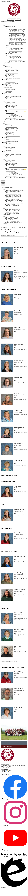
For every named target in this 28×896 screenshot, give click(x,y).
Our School (3, 227)
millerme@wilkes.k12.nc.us (20, 382)
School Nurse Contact (11, 118)
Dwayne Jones (18, 688)
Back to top (6, 774)
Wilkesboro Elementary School (16, 44)
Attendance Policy (10, 102)
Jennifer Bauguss (19, 573)
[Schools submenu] (4, 25)
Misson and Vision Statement (13, 78)
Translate (11, 770)
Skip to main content (5, 1)
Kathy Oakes (18, 707)
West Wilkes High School (15, 58)
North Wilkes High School (15, 57)
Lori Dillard (18, 327)
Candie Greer (18, 247)
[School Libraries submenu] (14, 113)
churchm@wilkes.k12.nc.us (20, 515)
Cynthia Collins (19, 629)
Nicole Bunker (18, 271)
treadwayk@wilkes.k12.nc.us (21, 399)
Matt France (18, 646)
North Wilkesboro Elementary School (17, 39)
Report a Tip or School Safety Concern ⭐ (16, 111)
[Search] (26, 235)
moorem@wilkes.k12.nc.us (20, 449)
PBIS (7, 71)
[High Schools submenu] (6, 55)
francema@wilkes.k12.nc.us (20, 651)
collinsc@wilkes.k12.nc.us (20, 635)
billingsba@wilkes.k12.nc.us (20, 677)
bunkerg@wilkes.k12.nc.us (20, 276)
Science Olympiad (10, 89)
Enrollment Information (11, 105)
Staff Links (8, 97)
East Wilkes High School (15, 56)
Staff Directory (9, 75)
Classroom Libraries (13, 115)
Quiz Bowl (8, 92)
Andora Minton (19, 427)
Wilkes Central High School (15, 60)
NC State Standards (10, 82)
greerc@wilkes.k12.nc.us (20, 253)
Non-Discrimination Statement (13, 70)
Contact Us (8, 66)
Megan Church (19, 509)
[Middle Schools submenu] (6, 47)
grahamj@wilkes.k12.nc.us (20, 349)
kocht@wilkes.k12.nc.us (21, 414)
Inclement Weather (10, 106)
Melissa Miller (18, 377)
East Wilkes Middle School (15, 49)
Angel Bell (17, 294)
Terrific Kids (9, 91)
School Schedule (10, 74)
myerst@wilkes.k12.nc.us (20, 465)
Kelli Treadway (19, 394)
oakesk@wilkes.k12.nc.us (20, 713)
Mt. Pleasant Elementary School (16, 36)
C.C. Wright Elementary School (16, 31)
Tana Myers (18, 460)
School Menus (9, 104)
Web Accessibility (10, 76)
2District (8, 62)
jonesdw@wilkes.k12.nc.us (20, 694)
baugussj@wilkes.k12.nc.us (20, 578)
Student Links (9, 98)
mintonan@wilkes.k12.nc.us (20, 432)
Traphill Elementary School (15, 43)
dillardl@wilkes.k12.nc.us (20, 333)
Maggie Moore (18, 443)
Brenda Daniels (19, 311)
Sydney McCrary (19, 589)
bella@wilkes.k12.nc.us (21, 298)
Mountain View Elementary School (17, 35)
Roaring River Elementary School (17, 40)
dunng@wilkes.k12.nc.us (20, 491)
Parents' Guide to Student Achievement (18, 109)
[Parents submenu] (4, 159)
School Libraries (10, 113)
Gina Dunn (17, 486)
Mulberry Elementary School (15, 38)
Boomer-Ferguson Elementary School (17, 29)
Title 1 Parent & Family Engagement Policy (16, 119)
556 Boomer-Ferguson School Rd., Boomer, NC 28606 (13, 765)
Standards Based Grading (12, 83)
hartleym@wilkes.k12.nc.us (20, 561)
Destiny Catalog (13, 114)
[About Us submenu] (4, 65)
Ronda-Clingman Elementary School (17, 42)
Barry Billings (18, 672)
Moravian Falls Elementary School (17, 34)
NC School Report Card (11, 69)
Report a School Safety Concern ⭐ (14, 96)
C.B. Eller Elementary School (16, 30)
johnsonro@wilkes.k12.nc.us (21, 366)
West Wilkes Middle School (15, 52)
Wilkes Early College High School (17, 61)
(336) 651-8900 (7, 766)
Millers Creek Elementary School (16, 33)
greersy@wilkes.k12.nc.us (20, 595)
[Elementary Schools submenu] (4, 189)
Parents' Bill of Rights (11, 107)
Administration (9, 67)
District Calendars (10, 85)
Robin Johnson (19, 360)
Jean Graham (18, 344)
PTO (7, 110)
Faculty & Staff (10, 227)
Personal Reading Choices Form (16, 116)
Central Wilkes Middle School (16, 48)
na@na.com (19, 314)
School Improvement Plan (12, 73)
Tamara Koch (18, 410)
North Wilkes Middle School (15, 51)
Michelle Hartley (19, 556)
